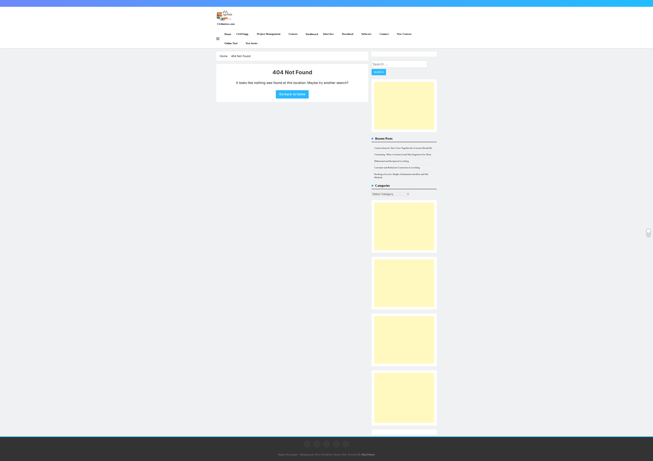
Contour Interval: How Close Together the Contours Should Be (403, 148)
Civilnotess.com (226, 24)
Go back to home (292, 94)
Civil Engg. (242, 34)
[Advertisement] (404, 105)
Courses (293, 34)
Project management (268, 34)
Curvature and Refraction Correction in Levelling (397, 167)
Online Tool (230, 43)
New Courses (404, 34)
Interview (328, 34)
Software (366, 34)
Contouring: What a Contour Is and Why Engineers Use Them (402, 154)
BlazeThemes (368, 454)
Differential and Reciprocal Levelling (391, 161)
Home (227, 34)
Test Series (251, 43)
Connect (384, 34)
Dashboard (312, 34)
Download (347, 34)
